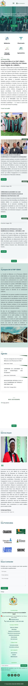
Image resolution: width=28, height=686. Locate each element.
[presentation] (2, 20)
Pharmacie (21, 43)
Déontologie (14, 637)
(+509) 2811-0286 (19, 621)
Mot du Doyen (14, 639)
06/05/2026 (24, 218)
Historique (14, 629)
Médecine (7, 43)
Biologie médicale (7, 53)
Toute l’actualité (5, 108)
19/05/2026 (24, 181)
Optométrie (21, 53)
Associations (14, 652)
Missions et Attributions (14, 631)
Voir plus (14, 261)
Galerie (14, 425)
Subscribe (23, 665)
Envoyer (4, 588)
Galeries (14, 654)
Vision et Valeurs (14, 627)
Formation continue (14, 647)
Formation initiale (14, 645)
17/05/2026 (24, 139)
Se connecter (21, 3)
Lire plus (4, 179)
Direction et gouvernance (14, 633)
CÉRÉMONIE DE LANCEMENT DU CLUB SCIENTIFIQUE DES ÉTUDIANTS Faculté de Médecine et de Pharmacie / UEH (12, 194)
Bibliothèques (14, 656)
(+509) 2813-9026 (10, 621)
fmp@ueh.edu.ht (14, 619)
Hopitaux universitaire (14, 635)
